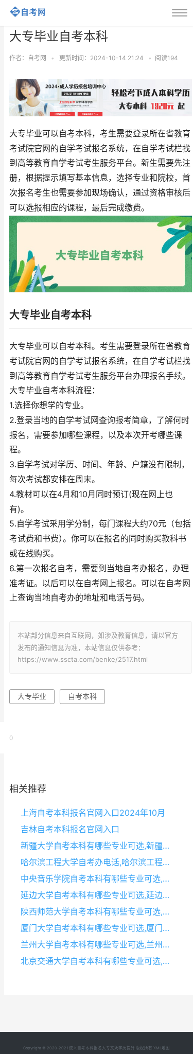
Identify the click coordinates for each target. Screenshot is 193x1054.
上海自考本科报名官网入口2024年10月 (93, 812)
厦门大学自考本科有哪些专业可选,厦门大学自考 (98, 928)
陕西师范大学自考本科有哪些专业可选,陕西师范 (98, 911)
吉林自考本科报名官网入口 (70, 829)
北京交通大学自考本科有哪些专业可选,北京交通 (98, 961)
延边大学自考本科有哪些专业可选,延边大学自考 (98, 895)
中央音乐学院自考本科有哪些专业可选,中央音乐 (98, 878)
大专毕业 (31, 696)
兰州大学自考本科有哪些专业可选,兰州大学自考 (98, 944)
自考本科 (82, 696)
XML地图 (161, 1048)
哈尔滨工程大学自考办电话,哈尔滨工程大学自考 (98, 862)
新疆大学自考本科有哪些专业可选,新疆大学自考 (98, 845)
